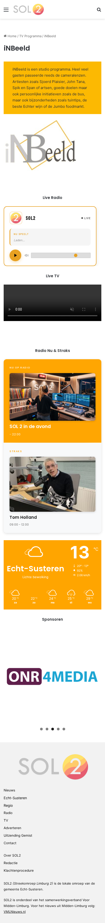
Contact (10, 843)
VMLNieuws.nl (15, 912)
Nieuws (9, 790)
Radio (8, 813)
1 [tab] (41, 729)
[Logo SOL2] (28, 9)
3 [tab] (52, 729)
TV (6, 820)
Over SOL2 (12, 855)
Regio (8, 805)
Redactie (11, 863)
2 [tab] (47, 729)
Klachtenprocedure (19, 870)
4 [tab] (58, 729)
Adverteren (12, 828)
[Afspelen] (15, 255)
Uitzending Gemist (18, 835)
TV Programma (30, 36)
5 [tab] (64, 729)
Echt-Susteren (15, 798)
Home (12, 36)
